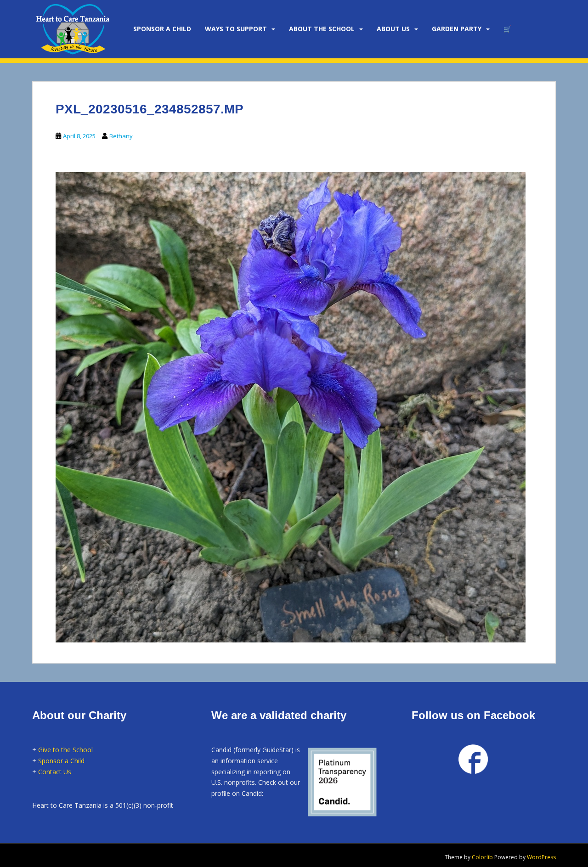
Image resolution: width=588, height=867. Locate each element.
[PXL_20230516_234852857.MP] (291, 405)
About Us (393, 28)
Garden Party (456, 28)
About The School (322, 28)
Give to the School (65, 749)
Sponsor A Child (162, 28)
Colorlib (482, 857)
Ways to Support (236, 28)
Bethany (121, 136)
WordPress (541, 857)
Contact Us (54, 771)
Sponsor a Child (61, 760)
